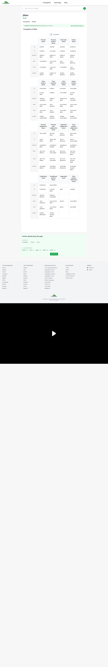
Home (67, 267)
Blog (65, 2)
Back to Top (54, 254)
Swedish (25, 282)
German (4, 286)
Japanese (4, 274)
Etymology (57, 2)
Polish (24, 286)
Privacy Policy (69, 278)
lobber (52, 250)
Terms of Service (70, 276)
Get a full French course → (77, 25)
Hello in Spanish (49, 278)
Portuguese (5, 282)
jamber (25, 250)
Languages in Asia (49, 276)
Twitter (90, 269)
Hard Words (48, 282)
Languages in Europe (50, 274)
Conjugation (47, 2)
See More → (48, 288)
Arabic (4, 271)
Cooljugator (25, 242)
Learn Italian (48, 286)
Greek (4, 267)
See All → (4, 288)
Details (34, 21)
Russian (4, 269)
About (67, 269)
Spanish (4, 276)
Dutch (3, 280)
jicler (32, 250)
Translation (56, 34)
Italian (24, 274)
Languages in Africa (50, 269)
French (32, 242)
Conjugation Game (70, 274)
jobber (45, 250)
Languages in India (49, 271)
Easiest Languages (49, 280)
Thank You (47, 284)
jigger (38, 250)
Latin (24, 269)
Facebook (91, 267)
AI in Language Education (51, 267)
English (4, 278)
